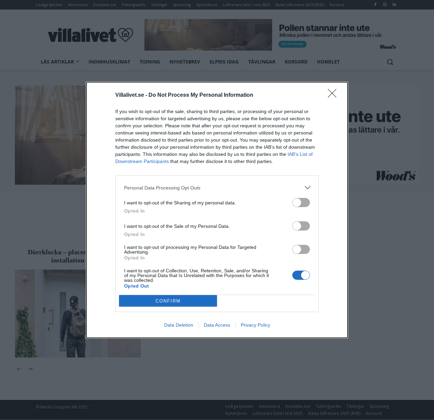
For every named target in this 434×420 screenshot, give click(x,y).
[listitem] (217, 187)
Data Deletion (178, 325)
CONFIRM (168, 301)
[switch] (301, 202)
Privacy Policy (255, 325)
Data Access (217, 325)
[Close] (334, 95)
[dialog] (217, 210)
